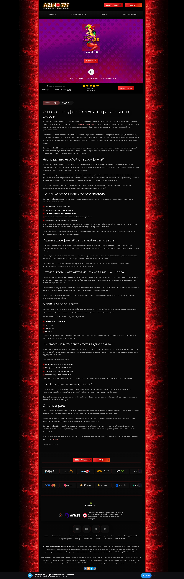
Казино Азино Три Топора (84, 124)
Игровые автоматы (78, 14)
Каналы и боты (120, 539)
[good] (94, 86)
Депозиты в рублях (84, 536)
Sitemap (77, 539)
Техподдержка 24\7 (130, 14)
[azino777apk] (105, 529)
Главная (52, 14)
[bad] (84, 86)
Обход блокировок (65, 539)
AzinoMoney (108, 539)
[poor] (87, 86)
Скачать (98, 539)
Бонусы (104, 14)
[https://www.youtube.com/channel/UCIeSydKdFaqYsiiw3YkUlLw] (77, 529)
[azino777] (87, 529)
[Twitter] (91, 568)
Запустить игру (91, 61)
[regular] (91, 86)
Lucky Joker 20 (66, 103)
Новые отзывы (116, 536)
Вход (132, 5)
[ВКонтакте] (85, 568)
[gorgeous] (97, 86)
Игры (55, 103)
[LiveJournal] (97, 568)
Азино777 (56, 439)
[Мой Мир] (94, 568)
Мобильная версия (101, 536)
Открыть (146, 575)
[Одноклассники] (88, 568)
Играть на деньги (126, 88)
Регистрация (112, 5)
